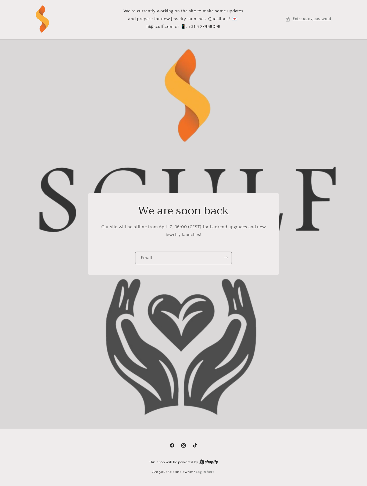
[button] (308, 19)
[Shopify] (208, 462)
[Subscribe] (226, 258)
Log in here (205, 472)
